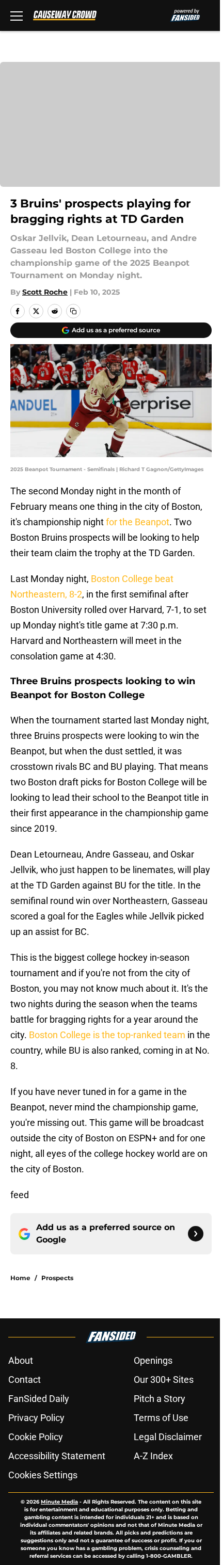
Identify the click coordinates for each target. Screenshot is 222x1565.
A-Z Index (153, 1455)
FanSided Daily (38, 1398)
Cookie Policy (35, 1436)
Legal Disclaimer (168, 1436)
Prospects (57, 1278)
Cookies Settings (42, 1475)
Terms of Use (161, 1417)
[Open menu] (16, 15)
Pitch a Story (159, 1398)
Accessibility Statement (56, 1455)
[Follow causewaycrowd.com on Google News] (195, 1233)
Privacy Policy (36, 1417)
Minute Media (59, 1501)
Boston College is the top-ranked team (107, 1034)
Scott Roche (45, 292)
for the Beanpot (137, 522)
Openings (153, 1360)
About (20, 1360)
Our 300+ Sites (164, 1379)
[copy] (73, 311)
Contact (24, 1379)
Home (20, 1278)
